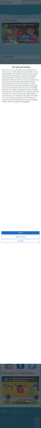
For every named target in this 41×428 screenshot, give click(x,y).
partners (11, 69)
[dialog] (20, 214)
